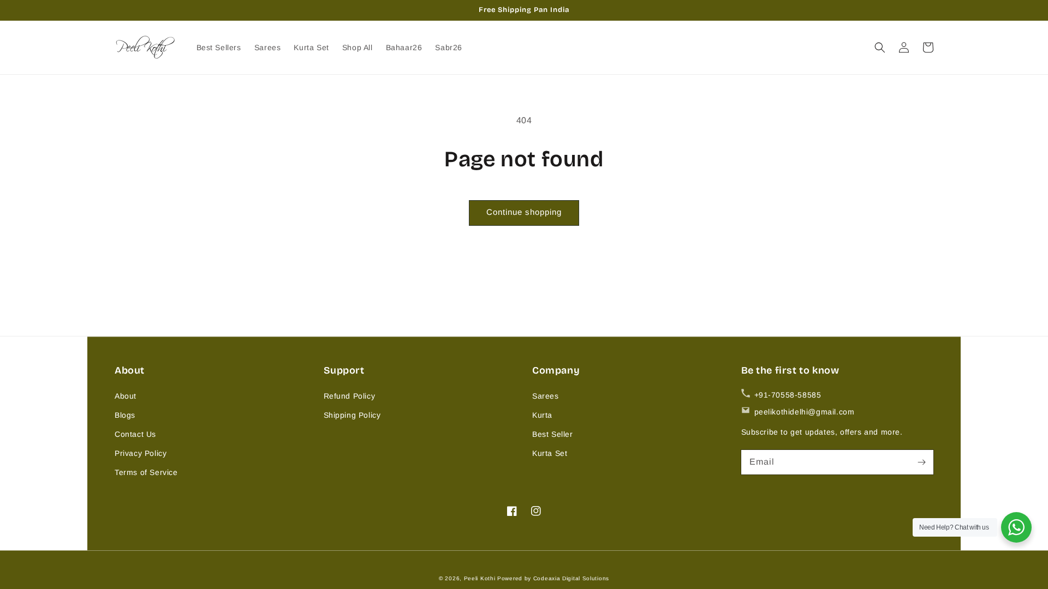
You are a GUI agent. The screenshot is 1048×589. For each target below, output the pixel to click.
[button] (880, 47)
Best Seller (552, 434)
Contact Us (135, 434)
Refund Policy (350, 396)
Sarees (545, 396)
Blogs (125, 415)
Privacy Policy (140, 453)
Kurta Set (549, 453)
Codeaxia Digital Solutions (571, 578)
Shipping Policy (352, 415)
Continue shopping (524, 212)
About (125, 396)
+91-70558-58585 (787, 394)
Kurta (542, 415)
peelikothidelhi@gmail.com (804, 411)
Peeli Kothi (480, 578)
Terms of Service (146, 472)
